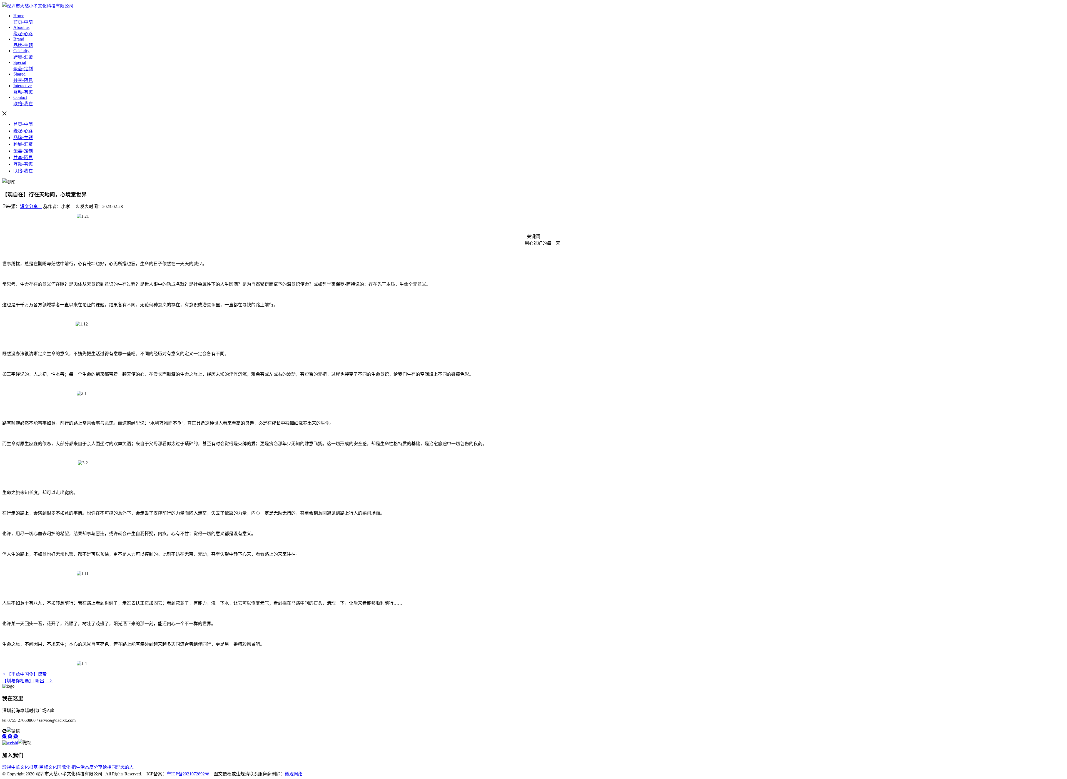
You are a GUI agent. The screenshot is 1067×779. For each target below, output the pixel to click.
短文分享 (31, 206)
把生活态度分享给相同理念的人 (102, 767)
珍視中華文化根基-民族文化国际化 (36, 767)
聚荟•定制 (23, 151)
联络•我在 (23, 171)
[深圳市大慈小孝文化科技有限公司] (37, 6)
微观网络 (294, 774)
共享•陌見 (23, 157)
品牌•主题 (23, 137)
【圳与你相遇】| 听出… (25, 680)
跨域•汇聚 (23, 144)
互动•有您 (23, 164)
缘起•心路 (23, 131)
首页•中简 (23, 124)
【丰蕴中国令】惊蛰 (27, 674)
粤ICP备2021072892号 (188, 774)
